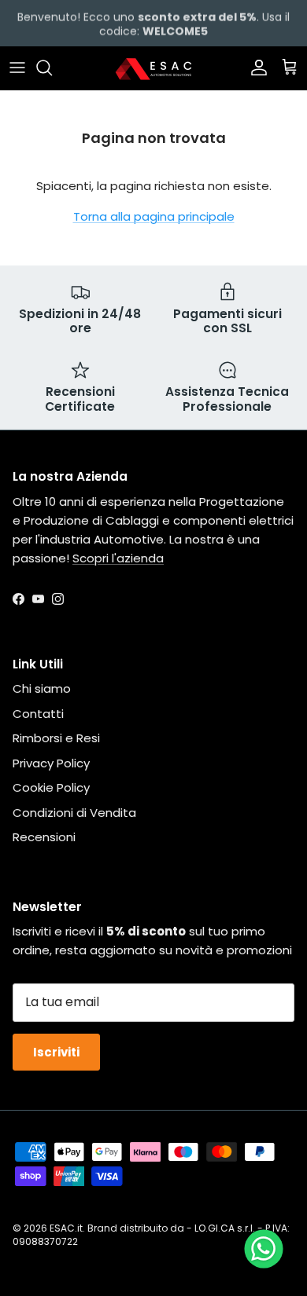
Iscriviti (56, 1052)
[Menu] (17, 67)
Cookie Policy (51, 787)
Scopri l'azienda (118, 558)
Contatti (38, 713)
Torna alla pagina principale (154, 216)
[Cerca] (52, 67)
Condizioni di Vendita (74, 812)
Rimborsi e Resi (56, 738)
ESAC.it (66, 1228)
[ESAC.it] (153, 68)
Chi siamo (42, 688)
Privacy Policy (51, 763)
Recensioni (44, 837)
